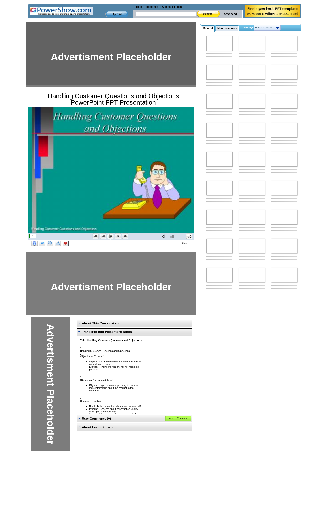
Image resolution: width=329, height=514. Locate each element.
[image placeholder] (219, 43)
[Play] (110, 236)
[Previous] (103, 236)
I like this (58, 243)
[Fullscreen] (189, 236)
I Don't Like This (50, 243)
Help (139, 6)
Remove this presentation (34, 243)
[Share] (178, 243)
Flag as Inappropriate (42, 243)
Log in (178, 6)
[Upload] (116, 14)
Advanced (230, 14)
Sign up (166, 6)
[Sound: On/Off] (164, 236)
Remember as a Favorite (66, 243)
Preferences (152, 6)
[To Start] (95, 236)
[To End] (125, 236)
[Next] (118, 236)
